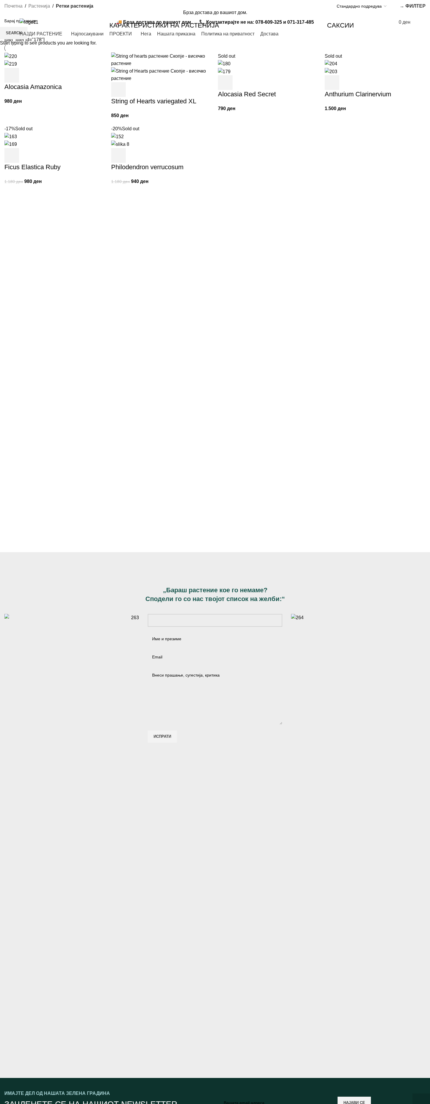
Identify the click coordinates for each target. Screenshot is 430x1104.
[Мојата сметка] (368, 22)
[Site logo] (29, 21)
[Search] (355, 22)
